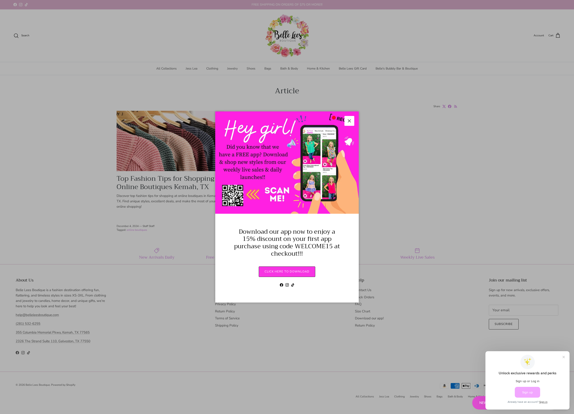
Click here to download (287, 272)
